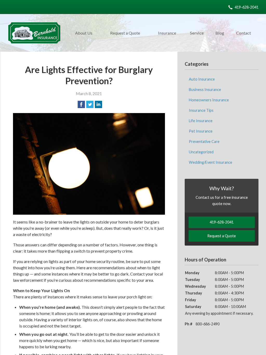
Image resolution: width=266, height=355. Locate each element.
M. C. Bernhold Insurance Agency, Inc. (34, 32)
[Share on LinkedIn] (98, 104)
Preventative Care (204, 141)
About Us (83, 32)
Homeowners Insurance (209, 100)
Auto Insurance (202, 79)
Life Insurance (200, 121)
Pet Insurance (200, 131)
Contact (243, 32)
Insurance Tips (201, 110)
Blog (219, 32)
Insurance (167, 32)
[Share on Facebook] (81, 104)
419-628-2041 (246, 7)
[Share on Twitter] (90, 104)
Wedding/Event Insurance (210, 162)
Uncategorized (201, 152)
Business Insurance (205, 89)
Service (197, 32)
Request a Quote (125, 32)
